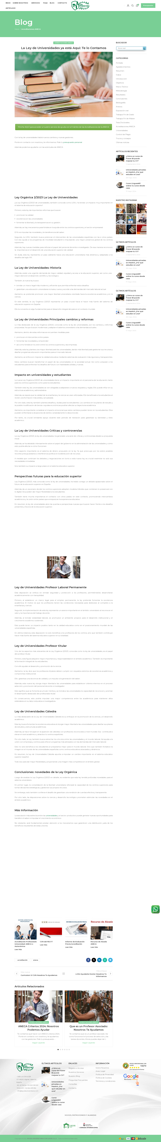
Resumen (120, 71)
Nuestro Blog (74, 1076)
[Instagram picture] (121, 208)
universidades (51, 815)
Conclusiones (121, 99)
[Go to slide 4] (64, 1049)
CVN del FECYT (46, 942)
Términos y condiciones (105, 1081)
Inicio (17, 29)
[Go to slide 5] (66, 1049)
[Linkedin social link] (99, 960)
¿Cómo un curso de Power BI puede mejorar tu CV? (134, 158)
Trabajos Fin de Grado (125, 115)
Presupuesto (148, 5)
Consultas (73, 1084)
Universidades (122, 130)
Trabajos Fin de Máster (125, 118)
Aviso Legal (100, 1071)
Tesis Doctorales (122, 122)
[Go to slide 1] (58, 1049)
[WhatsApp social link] (105, 960)
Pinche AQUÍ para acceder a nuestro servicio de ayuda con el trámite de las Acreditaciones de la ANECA (63, 127)
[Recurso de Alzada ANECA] (102, 928)
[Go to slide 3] (62, 1049)
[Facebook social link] (88, 960)
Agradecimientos (123, 67)
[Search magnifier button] (144, 49)
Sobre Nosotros (102, 1068)
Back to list (64, 973)
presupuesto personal (72, 142)
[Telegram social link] (110, 960)
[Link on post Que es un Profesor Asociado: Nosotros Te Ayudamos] (89, 1006)
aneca (35, 960)
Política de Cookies (104, 1078)
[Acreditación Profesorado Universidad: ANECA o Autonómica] (26, 928)
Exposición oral (122, 111)
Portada (119, 63)
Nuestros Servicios (76, 1072)
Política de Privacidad (105, 1074)
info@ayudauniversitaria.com (27, 1091)
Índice (118, 75)
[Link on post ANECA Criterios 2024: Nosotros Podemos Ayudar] (39, 1006)
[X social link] (94, 960)
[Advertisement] (64, 171)
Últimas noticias (122, 142)
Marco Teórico (122, 87)
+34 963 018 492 (32, 1085)
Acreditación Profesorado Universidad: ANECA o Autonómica (26, 944)
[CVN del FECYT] (51, 928)
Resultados (120, 95)
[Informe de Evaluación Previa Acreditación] (76, 928)
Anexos (119, 107)
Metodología (121, 91)
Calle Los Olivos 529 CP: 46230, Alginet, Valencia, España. (26, 1079)
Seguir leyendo (38, 1043)
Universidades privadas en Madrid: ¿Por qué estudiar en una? (136, 172)
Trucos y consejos (123, 138)
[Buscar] (132, 5)
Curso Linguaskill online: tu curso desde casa (135, 185)
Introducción (121, 79)
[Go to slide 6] (69, 1049)
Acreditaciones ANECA (31, 29)
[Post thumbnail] (120, 160)
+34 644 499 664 (30, 1088)
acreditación (22, 960)
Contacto (72, 1088)
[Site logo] (80, 5)
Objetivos (120, 83)
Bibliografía (120, 103)
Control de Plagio (123, 134)
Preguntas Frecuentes (78, 1080)
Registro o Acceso (76, 1068)
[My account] (128, 5)
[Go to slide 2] (60, 1049)
